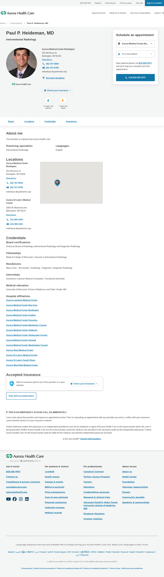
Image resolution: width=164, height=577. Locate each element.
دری (36, 552)
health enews (52, 477)
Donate (126, 492)
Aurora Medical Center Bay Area (21, 305)
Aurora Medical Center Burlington (58, 49)
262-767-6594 (52, 64)
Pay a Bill (139, 3)
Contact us (12, 477)
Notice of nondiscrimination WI (69, 568)
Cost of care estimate (56, 497)
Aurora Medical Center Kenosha (21, 320)
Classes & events (54, 482)
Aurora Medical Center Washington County (27, 345)
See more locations (55, 78)
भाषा (69, 552)
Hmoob (75, 552)
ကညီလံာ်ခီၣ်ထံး (85, 552)
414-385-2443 (16, 224)
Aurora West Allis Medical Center (22, 365)
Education (89, 487)
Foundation (128, 482)
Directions (47, 60)
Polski (108, 552)
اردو (77, 555)
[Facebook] (15, 499)
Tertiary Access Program (97, 477)
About (11, 121)
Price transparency (55, 492)
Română (116, 552)
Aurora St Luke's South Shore (20, 360)
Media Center (129, 477)
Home (3, 23)
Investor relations (93, 519)
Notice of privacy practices (44, 568)
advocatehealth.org (16, 492)
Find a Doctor (110, 3)
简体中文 (31, 552)
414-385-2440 (16, 219)
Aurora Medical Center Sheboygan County (26, 335)
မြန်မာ (24, 552)
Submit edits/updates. (90, 439)
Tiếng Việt (84, 555)
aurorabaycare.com (16, 487)
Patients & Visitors (118, 13)
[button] (135, 43)
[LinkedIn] (27, 499)
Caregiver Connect (94, 471)
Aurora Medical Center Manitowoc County (26, 325)
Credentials (50, 121)
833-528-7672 (85, 3)
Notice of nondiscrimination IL (96, 568)
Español (98, 3)
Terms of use (115, 568)
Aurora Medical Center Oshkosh (21, 330)
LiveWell (49, 471)
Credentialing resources (96, 492)
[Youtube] (8, 499)
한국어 (94, 552)
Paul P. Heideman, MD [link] (37, 23)
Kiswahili (140, 552)
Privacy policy (27, 568)
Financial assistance (56, 502)
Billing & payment (54, 487)
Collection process (55, 507)
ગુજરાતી (50, 552)
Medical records (53, 512)
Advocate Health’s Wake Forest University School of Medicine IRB (101, 505)
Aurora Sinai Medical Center (19, 350)
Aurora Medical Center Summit (21, 340)
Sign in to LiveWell (154, 3)
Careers (88, 482)
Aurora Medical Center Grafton (21, 315)
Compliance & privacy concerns (23, 482)
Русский (124, 552)
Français (43, 552)
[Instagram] (21, 499)
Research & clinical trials (97, 497)
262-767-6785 (52, 68)
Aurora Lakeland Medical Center (21, 300)
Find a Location (126, 3)
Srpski (132, 552)
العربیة (18, 552)
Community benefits (133, 497)
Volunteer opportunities (135, 487)
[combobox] (135, 54)
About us (127, 471)
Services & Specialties (140, 13)
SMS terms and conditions (132, 568)
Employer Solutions (94, 514)
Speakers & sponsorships (135, 502)
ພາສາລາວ (101, 552)
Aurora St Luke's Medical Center (18, 201)
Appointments (98, 13)
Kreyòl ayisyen (60, 552)
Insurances (71, 121)
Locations (29, 121)
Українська (150, 552)
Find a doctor (16, 23)
